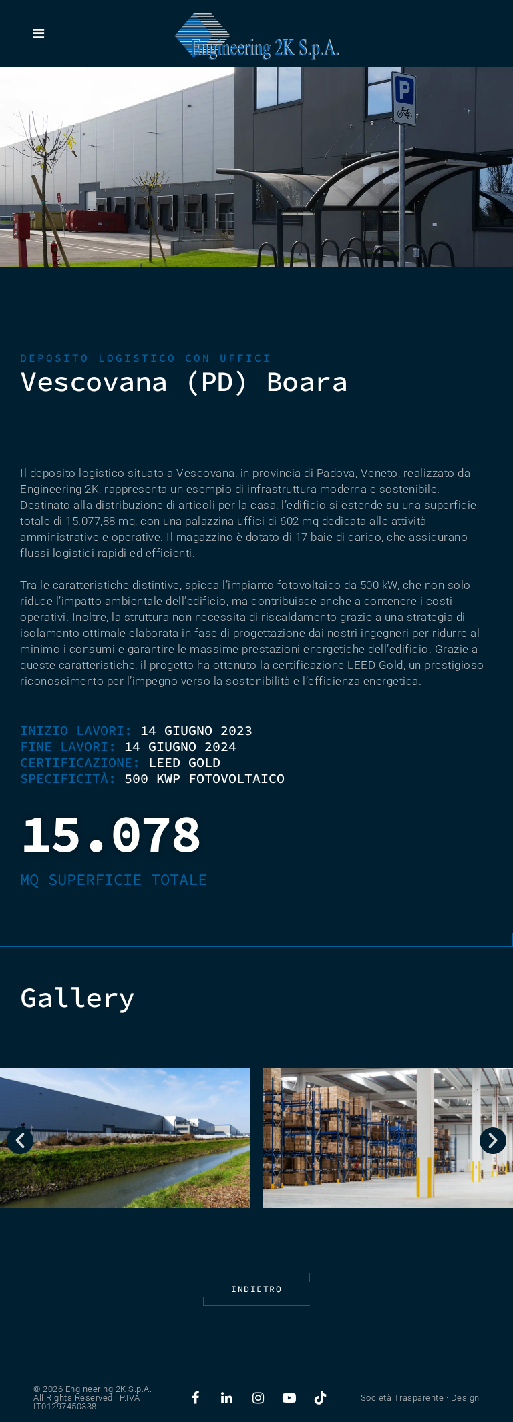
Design (465, 1398)
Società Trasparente (402, 1398)
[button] (20, 1140)
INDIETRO (256, 1289)
